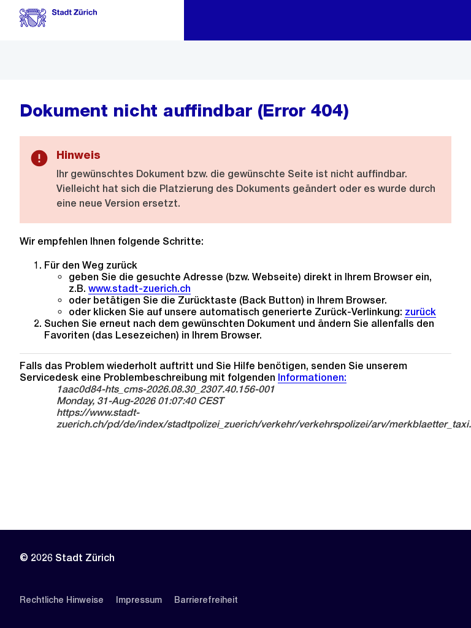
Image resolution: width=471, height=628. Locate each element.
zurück (420, 312)
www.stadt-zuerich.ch (139, 288)
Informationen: (312, 377)
